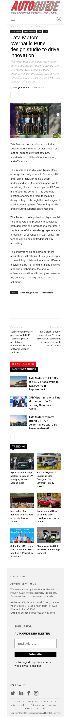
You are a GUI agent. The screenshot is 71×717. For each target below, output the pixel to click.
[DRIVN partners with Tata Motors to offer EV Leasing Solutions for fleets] (18, 401)
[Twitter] (31, 95)
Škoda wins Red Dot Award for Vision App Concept (48, 549)
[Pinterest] (39, 95)
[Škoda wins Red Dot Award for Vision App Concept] (49, 535)
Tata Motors (47, 292)
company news (36, 26)
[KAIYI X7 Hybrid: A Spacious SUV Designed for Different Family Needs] (49, 461)
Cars (39, 32)
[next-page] (18, 437)
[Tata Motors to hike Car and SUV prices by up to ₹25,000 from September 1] (18, 382)
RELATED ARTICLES (23, 364)
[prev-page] (12, 437)
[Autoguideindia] (35, 7)
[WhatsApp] (47, 95)
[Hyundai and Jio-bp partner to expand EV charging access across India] (22, 461)
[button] (12, 19)
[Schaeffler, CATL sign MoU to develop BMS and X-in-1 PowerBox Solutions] (22, 535)
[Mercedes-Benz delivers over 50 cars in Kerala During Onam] (22, 500)
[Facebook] (24, 95)
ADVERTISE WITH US (23, 583)
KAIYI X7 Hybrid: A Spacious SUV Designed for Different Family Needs (46, 479)
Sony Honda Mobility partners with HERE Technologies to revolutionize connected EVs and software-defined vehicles (21, 342)
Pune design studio (29, 292)
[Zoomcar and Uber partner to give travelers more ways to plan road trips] (49, 500)
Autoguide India (21, 87)
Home (13, 26)
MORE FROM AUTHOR (24, 369)
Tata (45, 32)
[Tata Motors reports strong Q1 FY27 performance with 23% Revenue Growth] (18, 421)
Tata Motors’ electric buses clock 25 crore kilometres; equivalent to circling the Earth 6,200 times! (49, 338)
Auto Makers (22, 26)
